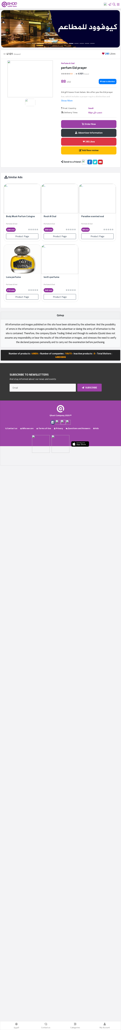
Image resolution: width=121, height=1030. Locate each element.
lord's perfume (51, 277)
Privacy (59, 428)
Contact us (45, 1027)
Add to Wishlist (108, 81)
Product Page (22, 236)
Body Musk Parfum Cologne (20, 216)
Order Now (90, 124)
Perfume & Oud (67, 63)
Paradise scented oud (92, 216)
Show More (67, 100)
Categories (75, 1027)
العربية (16, 1027)
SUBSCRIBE (91, 387)
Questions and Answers (78, 428)
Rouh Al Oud (50, 216)
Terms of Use (44, 428)
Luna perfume (13, 277)
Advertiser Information (90, 133)
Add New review (90, 150)
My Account (105, 1027)
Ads (97, 428)
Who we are (27, 428)
